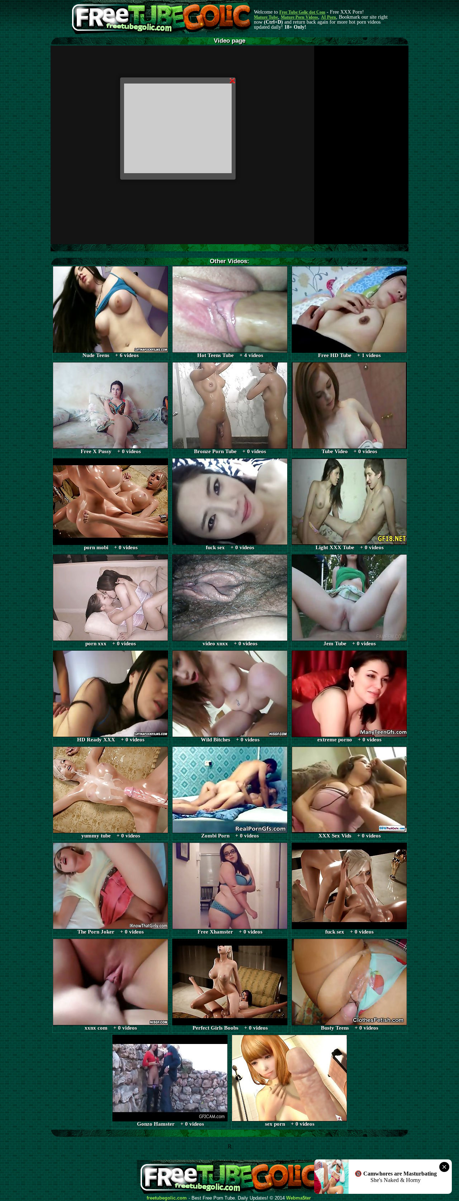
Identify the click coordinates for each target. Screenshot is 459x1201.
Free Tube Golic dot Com (302, 12)
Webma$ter (298, 1198)
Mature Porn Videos (299, 17)
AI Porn (328, 17)
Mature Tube (266, 17)
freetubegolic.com (167, 1198)
